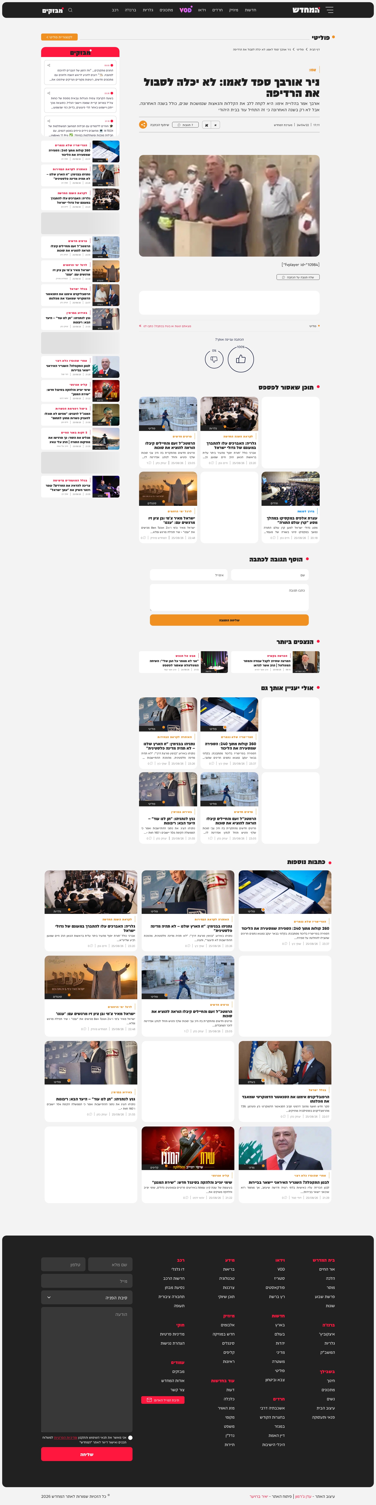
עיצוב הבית (326, 1407)
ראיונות (229, 1361)
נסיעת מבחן (175, 1287)
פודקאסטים (275, 1287)
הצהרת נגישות (173, 1342)
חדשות (250, 9)
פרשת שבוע (325, 1296)
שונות (330, 1305)
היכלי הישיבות (273, 1444)
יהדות (280, 1342)
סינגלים (228, 1342)
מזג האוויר (226, 1407)
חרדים (217, 9)
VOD (186, 9)
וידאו (202, 9)
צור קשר (177, 1389)
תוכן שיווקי (226, 1296)
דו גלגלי (178, 1268)
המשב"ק (327, 1352)
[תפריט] (329, 10)
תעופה (179, 1305)
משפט (229, 1426)
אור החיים (327, 1268)
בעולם (280, 1333)
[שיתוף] (48, 65)
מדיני (280, 1352)
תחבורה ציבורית (171, 1296)
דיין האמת (277, 1435)
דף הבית (315, 49)
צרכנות (229, 1287)
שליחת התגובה (229, 619)
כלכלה (229, 1398)
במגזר (279, 1426)
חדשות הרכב (174, 1278)
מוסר (331, 1287)
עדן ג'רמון (303, 1496)
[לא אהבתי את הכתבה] (214, 359)
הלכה (330, 1278)
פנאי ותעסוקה (323, 1416)
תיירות (230, 1444)
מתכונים (166, 9)
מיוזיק (233, 9)
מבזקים (178, 1371)
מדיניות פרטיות (172, 1333)
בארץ (280, 1324)
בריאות (229, 1268)
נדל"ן (230, 1435)
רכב (115, 9)
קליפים (229, 1352)
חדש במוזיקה (224, 1333)
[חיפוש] (70, 10)
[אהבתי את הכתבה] (241, 359)
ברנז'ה (130, 9)
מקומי (230, 1416)
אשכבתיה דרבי (272, 1407)
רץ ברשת (277, 1296)
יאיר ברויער (259, 1496)
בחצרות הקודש (272, 1416)
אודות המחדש (173, 1380)
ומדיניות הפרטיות (65, 1437)
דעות (230, 1389)
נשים (331, 1398)
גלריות (148, 9)
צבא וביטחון (275, 1379)
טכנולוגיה (227, 1278)
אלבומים (228, 1324)
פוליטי (300, 49)
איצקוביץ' (327, 1333)
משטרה (278, 1361)
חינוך (331, 1380)
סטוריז (279, 1278)
